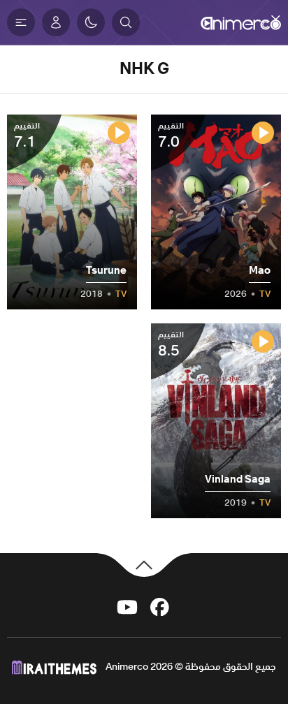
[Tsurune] (72, 212)
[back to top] (144, 563)
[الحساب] (56, 22)
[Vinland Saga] (216, 420)
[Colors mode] (91, 22)
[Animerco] (241, 22)
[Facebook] (159, 606)
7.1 (27, 135)
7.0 (171, 135)
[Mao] (216, 212)
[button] (126, 22)
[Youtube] (127, 606)
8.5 (171, 344)
